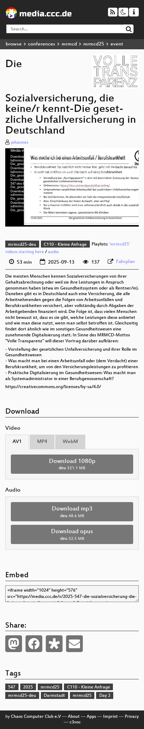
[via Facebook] (34, 643)
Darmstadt (54, 695)
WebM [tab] (70, 442)
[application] (72, 187)
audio (53, 252)
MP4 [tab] (42, 442)
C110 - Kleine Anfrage (65, 244)
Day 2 (104, 695)
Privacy (132, 716)
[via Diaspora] (54, 643)
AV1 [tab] (17, 442)
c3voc (75, 722)
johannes (19, 142)
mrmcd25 (93, 44)
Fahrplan (125, 262)
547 (11, 687)
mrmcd (69, 44)
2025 (28, 687)
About (74, 716)
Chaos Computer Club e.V (36, 716)
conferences (41, 44)
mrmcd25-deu (22, 244)
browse (14, 44)
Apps (91, 716)
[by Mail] (74, 643)
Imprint (110, 716)
